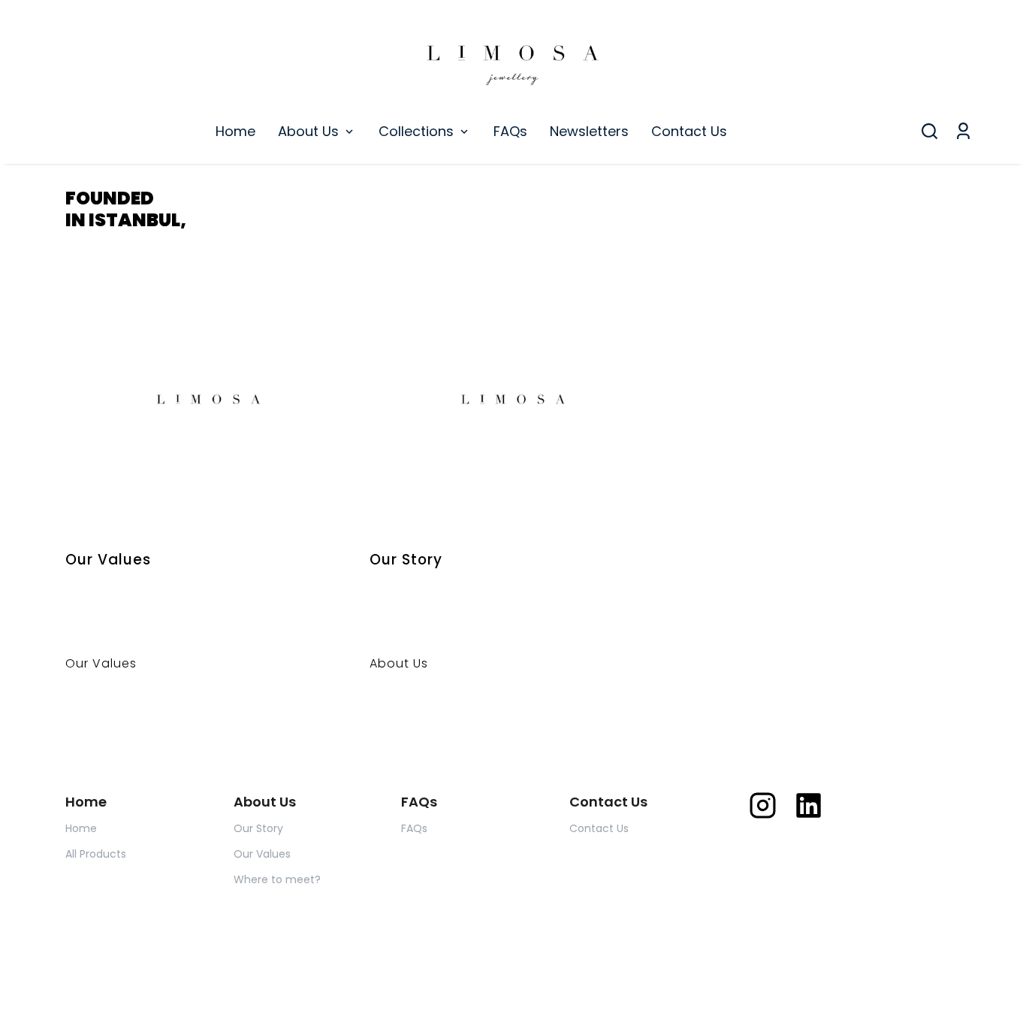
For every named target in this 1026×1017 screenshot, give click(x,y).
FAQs (510, 131)
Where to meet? (277, 879)
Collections (416, 131)
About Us (308, 131)
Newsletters (589, 131)
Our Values (262, 853)
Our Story (258, 828)
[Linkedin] (808, 805)
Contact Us (689, 131)
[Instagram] (763, 805)
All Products (95, 853)
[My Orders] (963, 131)
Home (235, 131)
